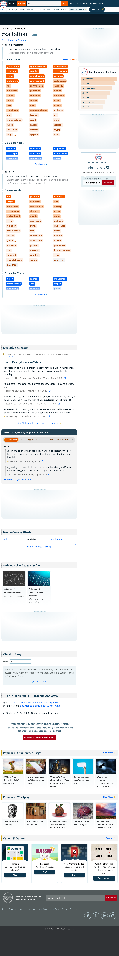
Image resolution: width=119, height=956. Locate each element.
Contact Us (48, 909)
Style (5, 661)
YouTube (104, 915)
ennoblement (62, 439)
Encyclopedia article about (40, 705)
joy (22, 439)
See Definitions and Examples (97, 172)
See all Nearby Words (38, 546)
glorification (11, 439)
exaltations (57, 539)
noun (32, 34)
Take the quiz (104, 878)
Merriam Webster (8, 897)
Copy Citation (40, 681)
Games (72, 3)
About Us (13, 909)
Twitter (96, 915)
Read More (9, 356)
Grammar (93, 3)
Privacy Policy (61, 909)
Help (4, 909)
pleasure (49, 439)
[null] (107, 167)
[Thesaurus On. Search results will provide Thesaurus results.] (17, 3)
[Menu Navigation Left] (2, 9)
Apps (22, 909)
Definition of (13, 40)
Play (15, 875)
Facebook (87, 915)
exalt (5, 539)
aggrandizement (35, 439)
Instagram (112, 915)
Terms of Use (75, 909)
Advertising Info (34, 909)
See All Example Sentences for (38, 422)
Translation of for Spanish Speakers (35, 702)
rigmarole (97, 167)
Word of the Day (82, 3)
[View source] (65, 378)
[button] (102, 3)
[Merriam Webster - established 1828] (3, 3)
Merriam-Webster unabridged (39, 737)
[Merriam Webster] (98, 157)
